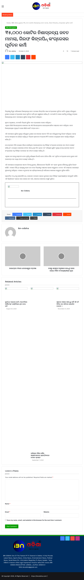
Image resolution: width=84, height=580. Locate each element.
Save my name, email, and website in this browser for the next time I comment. (34, 520)
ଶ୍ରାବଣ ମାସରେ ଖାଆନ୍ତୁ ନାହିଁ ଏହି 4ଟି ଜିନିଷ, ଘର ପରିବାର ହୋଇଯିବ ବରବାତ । (68, 304)
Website (46, 512)
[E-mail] (9, 203)
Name (7, 504)
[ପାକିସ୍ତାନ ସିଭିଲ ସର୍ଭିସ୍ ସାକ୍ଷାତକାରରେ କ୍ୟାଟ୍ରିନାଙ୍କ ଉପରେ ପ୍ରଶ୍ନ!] (42, 369)
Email (7, 512)
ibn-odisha (12, 51)
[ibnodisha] (42, 6)
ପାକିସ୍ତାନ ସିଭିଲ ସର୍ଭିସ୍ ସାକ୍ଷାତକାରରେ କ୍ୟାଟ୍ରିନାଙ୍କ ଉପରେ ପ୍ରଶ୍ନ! (40, 455)
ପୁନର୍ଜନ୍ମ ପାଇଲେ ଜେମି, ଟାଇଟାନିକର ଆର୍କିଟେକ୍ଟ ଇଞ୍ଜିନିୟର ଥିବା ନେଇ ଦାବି (16, 304)
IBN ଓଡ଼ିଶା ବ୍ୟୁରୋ (17, 23)
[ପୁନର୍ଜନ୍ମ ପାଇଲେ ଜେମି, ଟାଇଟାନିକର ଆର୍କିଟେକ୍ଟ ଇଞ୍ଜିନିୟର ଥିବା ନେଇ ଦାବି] (16, 293)
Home (8, 23)
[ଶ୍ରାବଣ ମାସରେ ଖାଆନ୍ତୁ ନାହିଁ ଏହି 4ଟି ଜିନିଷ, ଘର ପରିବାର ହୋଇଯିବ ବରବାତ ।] (68, 293)
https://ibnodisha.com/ (39, 576)
